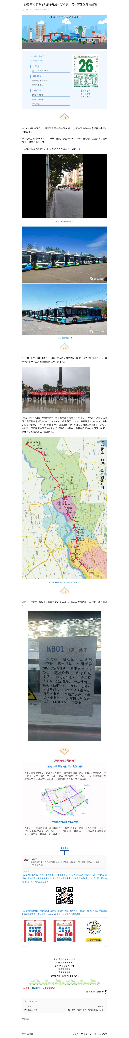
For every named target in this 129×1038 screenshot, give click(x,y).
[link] (30, 1034)
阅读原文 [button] (25, 1018)
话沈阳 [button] (25, 9)
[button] (64, 1001)
